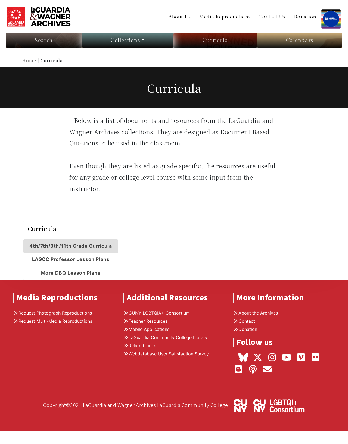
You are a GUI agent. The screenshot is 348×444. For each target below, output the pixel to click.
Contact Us (272, 17)
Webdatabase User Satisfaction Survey (169, 353)
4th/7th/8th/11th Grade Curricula (70, 246)
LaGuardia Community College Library (168, 337)
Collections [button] (125, 40)
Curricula (215, 40)
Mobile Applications (149, 329)
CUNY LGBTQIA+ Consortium (159, 313)
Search (44, 40)
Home (30, 60)
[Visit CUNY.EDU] (238, 405)
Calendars (299, 40)
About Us (180, 17)
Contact (246, 321)
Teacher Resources (148, 321)
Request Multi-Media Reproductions (55, 321)
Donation (304, 17)
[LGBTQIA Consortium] (331, 16)
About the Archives (258, 313)
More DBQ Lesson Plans (71, 273)
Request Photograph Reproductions (55, 313)
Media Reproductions (224, 17)
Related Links (142, 345)
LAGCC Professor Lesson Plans (71, 259)
